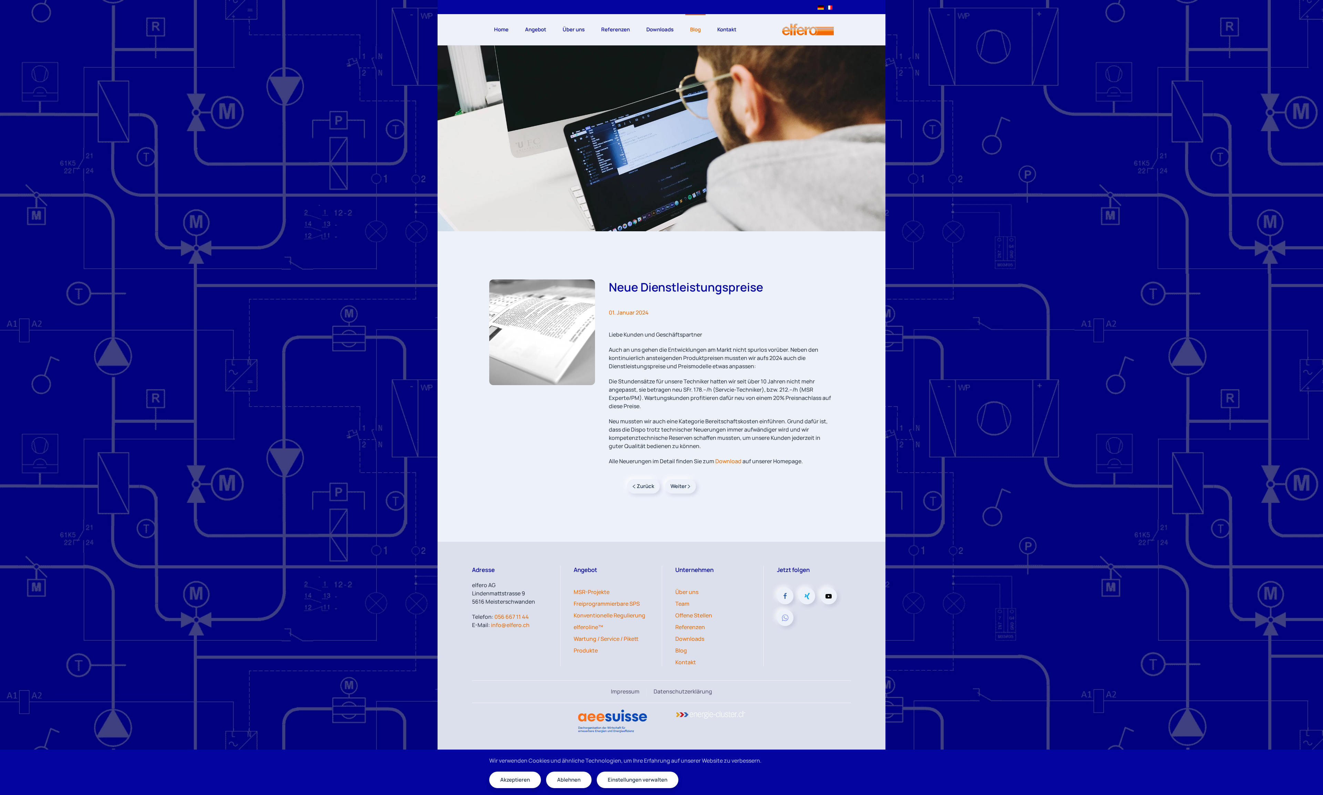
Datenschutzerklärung (683, 691)
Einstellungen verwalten (637, 779)
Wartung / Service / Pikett (606, 639)
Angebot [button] (535, 29)
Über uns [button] (574, 29)
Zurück (645, 486)
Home (501, 29)
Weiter (678, 486)
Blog (695, 29)
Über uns (686, 592)
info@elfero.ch (510, 625)
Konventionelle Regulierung (609, 615)
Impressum (625, 691)
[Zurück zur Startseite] (808, 29)
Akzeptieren (515, 779)
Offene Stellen (693, 615)
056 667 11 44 (511, 617)
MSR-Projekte (591, 592)
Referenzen (615, 29)
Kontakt (726, 29)
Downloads (660, 29)
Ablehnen (569, 779)
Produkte (586, 650)
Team (682, 603)
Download (728, 461)
